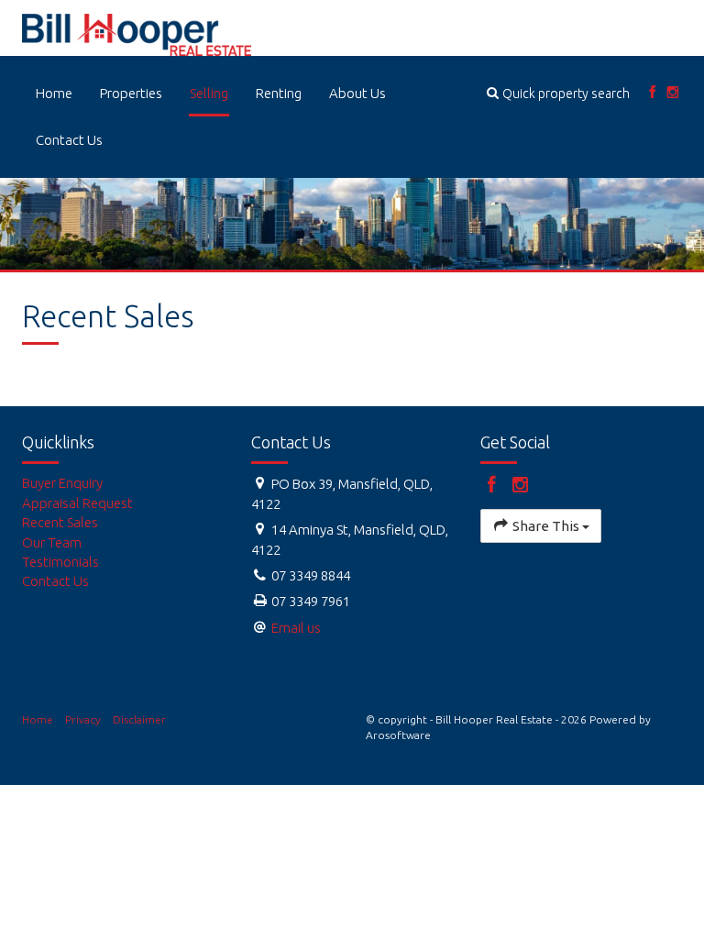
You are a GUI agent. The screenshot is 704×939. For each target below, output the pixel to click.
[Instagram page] (673, 93)
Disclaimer (139, 719)
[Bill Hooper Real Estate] (136, 33)
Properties (131, 93)
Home (54, 93)
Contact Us (69, 140)
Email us (296, 627)
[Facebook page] (652, 93)
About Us (357, 93)
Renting (279, 93)
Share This (546, 526)
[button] (558, 93)
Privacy (83, 719)
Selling (209, 93)
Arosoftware (398, 735)
